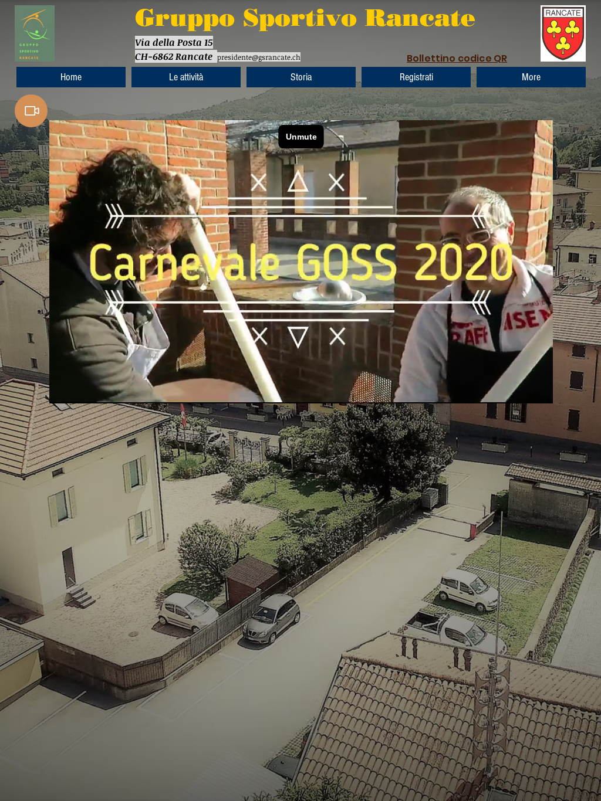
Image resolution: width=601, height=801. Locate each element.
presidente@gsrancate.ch (258, 57)
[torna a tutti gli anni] (31, 111)
